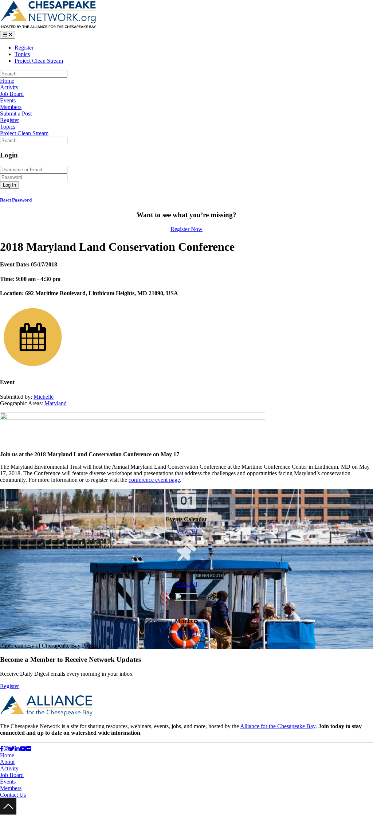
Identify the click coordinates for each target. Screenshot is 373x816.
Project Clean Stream (39, 61)
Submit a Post (16, 113)
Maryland (55, 403)
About (7, 762)
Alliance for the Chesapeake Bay (277, 726)
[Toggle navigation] (7, 35)
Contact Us (13, 795)
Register (24, 47)
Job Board (12, 94)
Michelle (44, 397)
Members (10, 107)
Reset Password (16, 200)
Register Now (186, 229)
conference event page (154, 480)
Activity (9, 87)
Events (8, 100)
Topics (22, 54)
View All (186, 531)
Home (7, 81)
